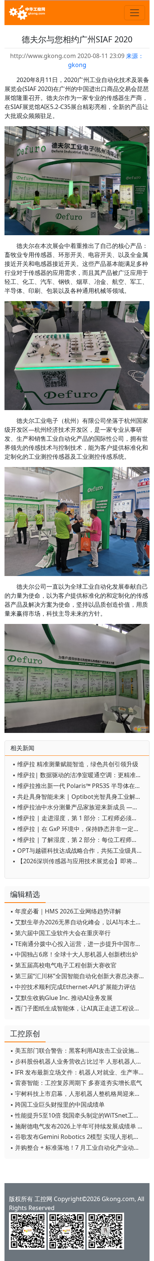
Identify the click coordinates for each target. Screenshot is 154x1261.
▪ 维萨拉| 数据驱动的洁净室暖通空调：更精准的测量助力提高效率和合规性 (78, 775)
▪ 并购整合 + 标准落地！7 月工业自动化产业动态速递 (78, 1147)
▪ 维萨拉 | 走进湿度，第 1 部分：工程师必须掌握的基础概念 (78, 818)
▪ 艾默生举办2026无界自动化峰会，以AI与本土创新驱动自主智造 (78, 922)
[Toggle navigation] (134, 12)
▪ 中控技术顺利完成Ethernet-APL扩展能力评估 (73, 987)
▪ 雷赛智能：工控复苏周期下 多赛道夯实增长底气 (76, 1083)
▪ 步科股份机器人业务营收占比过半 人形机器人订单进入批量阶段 (78, 1061)
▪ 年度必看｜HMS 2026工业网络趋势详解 (65, 911)
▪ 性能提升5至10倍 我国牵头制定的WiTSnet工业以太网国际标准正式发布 (78, 1115)
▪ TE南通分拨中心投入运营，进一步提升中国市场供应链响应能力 (78, 944)
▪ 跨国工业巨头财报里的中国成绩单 (57, 1104)
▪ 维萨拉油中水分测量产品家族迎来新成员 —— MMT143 (78, 807)
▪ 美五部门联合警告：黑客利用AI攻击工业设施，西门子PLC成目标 (78, 1050)
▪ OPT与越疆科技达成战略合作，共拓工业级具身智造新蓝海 (78, 850)
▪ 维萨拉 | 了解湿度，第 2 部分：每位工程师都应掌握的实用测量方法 (78, 840)
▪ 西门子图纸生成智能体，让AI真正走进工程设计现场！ (78, 1008)
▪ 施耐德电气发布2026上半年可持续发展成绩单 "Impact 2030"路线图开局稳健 (78, 1126)
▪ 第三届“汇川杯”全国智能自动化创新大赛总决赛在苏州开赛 (78, 976)
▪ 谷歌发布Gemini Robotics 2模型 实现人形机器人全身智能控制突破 (78, 1137)
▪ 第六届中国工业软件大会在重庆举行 (60, 933)
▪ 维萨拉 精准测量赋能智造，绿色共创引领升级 (75, 764)
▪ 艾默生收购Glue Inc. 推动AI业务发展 (61, 998)
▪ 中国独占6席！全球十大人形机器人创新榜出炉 (74, 954)
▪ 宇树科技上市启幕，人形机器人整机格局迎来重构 (78, 1093)
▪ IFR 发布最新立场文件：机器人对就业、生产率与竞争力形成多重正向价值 (78, 1072)
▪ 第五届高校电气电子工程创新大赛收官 (63, 965)
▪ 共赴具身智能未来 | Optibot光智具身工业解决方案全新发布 (78, 796)
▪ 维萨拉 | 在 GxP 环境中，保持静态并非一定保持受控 (78, 829)
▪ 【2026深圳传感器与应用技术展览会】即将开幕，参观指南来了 (78, 861)
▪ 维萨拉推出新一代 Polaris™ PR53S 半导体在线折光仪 (78, 786)
